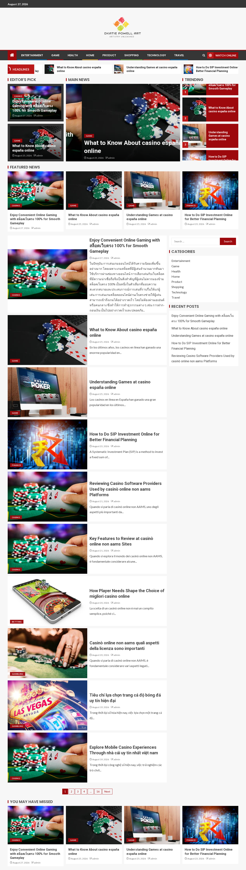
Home (90, 55)
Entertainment (32, 55)
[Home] (12, 55)
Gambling (17, 674)
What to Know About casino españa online (199, 328)
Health (73, 55)
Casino (18, 96)
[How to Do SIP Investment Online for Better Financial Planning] (194, 148)
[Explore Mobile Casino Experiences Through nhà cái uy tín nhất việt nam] (47, 758)
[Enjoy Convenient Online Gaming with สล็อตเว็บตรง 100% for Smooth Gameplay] (36, 190)
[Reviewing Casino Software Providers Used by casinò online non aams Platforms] (47, 497)
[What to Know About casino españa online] (123, 122)
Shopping (131, 55)
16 (98, 791)
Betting (17, 622)
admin (39, 115)
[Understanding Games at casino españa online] (194, 122)
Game (55, 55)
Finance (191, 205)
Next (107, 791)
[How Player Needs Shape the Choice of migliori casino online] (47, 601)
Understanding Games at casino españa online (219, 122)
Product (109, 55)
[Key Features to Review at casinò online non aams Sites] (47, 549)
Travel (179, 55)
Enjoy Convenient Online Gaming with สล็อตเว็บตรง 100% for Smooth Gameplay (34, 105)
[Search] (203, 55)
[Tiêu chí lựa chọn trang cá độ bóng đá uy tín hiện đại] (47, 705)
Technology (156, 55)
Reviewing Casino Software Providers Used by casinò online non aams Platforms (126, 489)
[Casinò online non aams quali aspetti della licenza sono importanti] (47, 653)
